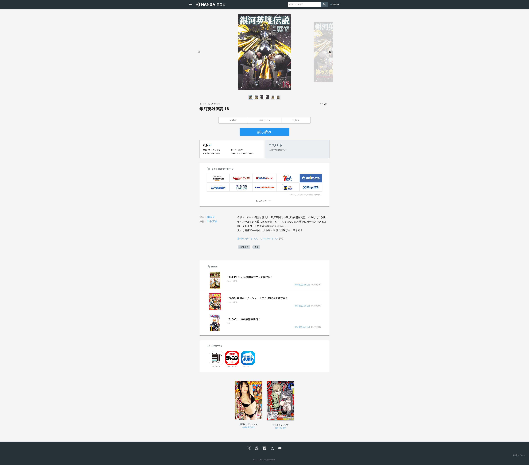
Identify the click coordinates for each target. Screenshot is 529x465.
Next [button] (330, 52)
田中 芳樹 (212, 221)
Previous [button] (199, 52)
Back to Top (519, 455)
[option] (264, 51)
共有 (321, 104)
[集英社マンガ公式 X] (249, 448)
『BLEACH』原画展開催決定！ (243, 319)
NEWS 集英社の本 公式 (302, 285)
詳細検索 (336, 4)
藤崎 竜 (211, 217)
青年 (256, 247)
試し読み (264, 132)
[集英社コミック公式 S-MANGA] (211, 4)
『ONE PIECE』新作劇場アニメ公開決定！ (249, 277)
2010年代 (244, 247)
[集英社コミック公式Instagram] (256, 448)
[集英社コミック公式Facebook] (264, 448)
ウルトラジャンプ (269, 238)
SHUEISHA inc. (259, 460)
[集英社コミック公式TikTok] (272, 448)
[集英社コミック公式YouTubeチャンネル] (280, 448)
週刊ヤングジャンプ (247, 238)
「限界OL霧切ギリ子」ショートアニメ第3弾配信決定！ (257, 298)
